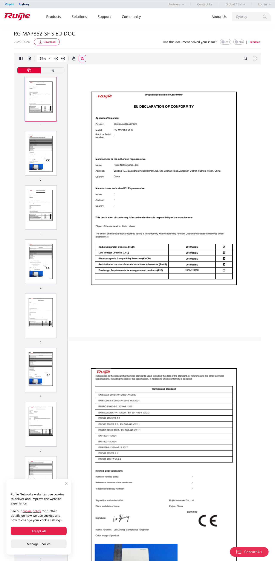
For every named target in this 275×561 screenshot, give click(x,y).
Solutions (79, 16)
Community (131, 16)
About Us (219, 16)
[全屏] (254, 58)
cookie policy (32, 511)
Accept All (39, 531)
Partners (174, 4)
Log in (262, 4)
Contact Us (205, 4)
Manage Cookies (38, 544)
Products (53, 16)
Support (104, 16)
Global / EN (234, 4)
